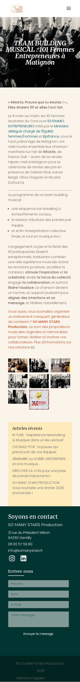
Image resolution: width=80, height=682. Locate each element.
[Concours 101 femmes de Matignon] (39, 399)
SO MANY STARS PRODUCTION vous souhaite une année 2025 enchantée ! (38, 487)
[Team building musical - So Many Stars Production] (39, 381)
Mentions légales (31, 678)
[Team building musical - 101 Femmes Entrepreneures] (18, 365)
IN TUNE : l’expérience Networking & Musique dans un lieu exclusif (38, 437)
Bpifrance (51, 136)
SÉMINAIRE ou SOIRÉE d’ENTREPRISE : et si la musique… (39, 461)
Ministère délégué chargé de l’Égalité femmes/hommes (38, 131)
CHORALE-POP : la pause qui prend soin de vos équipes (35, 449)
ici (32, 347)
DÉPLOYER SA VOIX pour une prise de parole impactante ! (39, 473)
